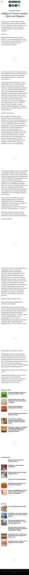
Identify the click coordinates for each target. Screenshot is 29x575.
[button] (2, 1)
